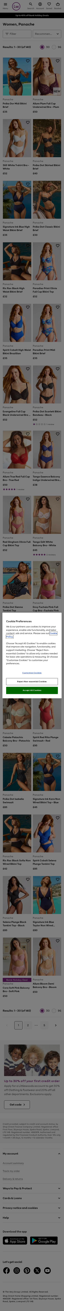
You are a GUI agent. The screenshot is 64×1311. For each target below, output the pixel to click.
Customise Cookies (32, 672)
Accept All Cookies (32, 690)
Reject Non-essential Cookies (32, 681)
